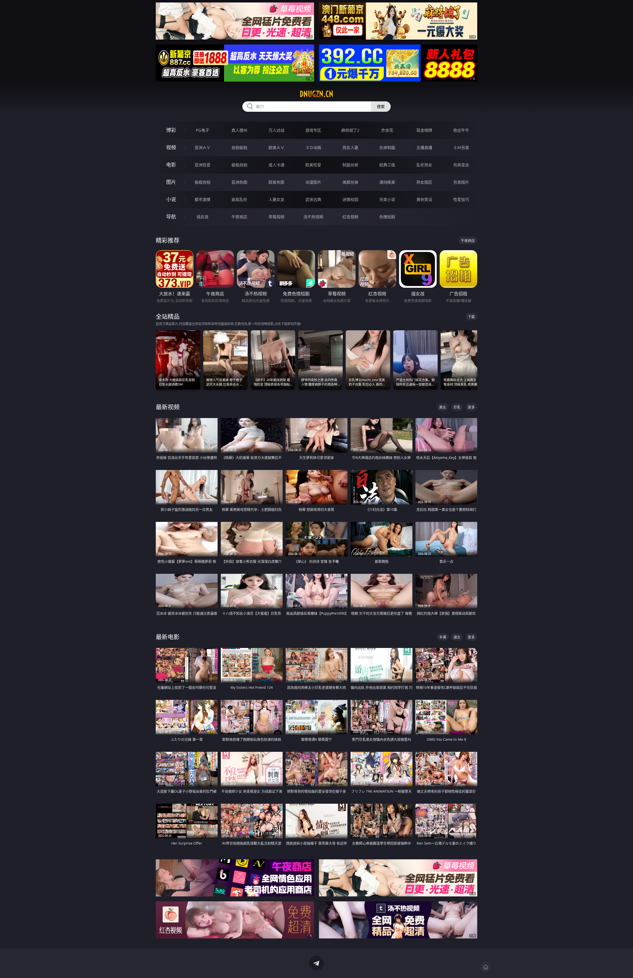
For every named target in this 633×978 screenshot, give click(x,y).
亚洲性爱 (202, 165)
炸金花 (387, 130)
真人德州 (239, 130)
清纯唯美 (387, 182)
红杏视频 (350, 217)
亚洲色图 (239, 182)
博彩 (171, 130)
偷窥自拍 (202, 182)
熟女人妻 (350, 147)
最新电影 (168, 637)
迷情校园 (350, 199)
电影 (171, 164)
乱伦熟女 (424, 165)
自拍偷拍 (239, 147)
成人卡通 (276, 165)
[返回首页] (486, 967)
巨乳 (456, 407)
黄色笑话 (424, 199)
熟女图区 (424, 182)
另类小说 (387, 199)
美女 (442, 407)
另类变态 (461, 165)
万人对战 (276, 130)
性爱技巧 (461, 199)
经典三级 (387, 165)
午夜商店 (239, 217)
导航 (171, 216)
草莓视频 (276, 217)
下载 (471, 316)
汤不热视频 (313, 217)
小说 (171, 199)
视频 (171, 147)
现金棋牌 (424, 130)
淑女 (456, 637)
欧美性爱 (313, 165)
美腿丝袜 (350, 182)
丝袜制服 (387, 147)
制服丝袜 (350, 165)
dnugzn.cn (316, 94)
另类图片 (461, 182)
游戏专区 (313, 130)
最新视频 (168, 407)
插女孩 (202, 217)
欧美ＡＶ (276, 147)
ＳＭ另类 (461, 147)
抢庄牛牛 (461, 130)
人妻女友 (276, 199)
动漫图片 (313, 182)
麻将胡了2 (350, 130)
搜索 (381, 106)
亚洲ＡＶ (202, 147)
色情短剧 (387, 217)
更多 (471, 407)
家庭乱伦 (239, 199)
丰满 (442, 637)
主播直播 (424, 147)
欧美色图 (276, 182)
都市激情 (202, 199)
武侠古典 (313, 199)
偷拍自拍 (239, 165)
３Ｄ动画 (313, 147)
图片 (171, 182)
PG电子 (202, 130)
